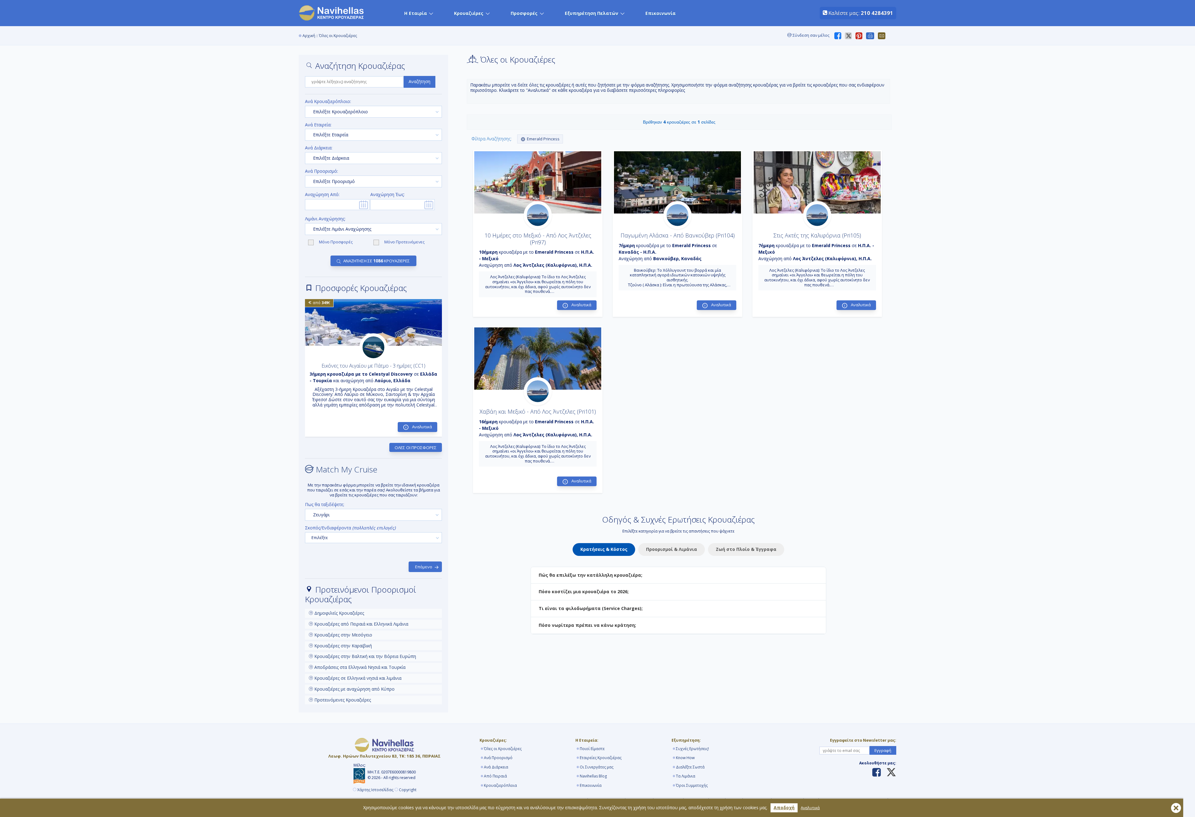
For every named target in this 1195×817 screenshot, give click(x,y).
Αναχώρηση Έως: (387, 194)
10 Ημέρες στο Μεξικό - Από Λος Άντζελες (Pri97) (538, 239)
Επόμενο (423, 567)
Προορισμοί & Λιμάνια (671, 549)
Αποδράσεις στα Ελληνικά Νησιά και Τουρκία (359, 667)
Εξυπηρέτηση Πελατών (591, 13)
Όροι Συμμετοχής (692, 785)
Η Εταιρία (415, 13)
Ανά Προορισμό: (321, 171)
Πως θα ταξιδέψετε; (324, 504)
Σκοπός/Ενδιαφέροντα (350, 528)
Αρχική (308, 35)
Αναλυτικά (810, 807)
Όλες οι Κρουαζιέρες (503, 748)
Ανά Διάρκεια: (318, 148)
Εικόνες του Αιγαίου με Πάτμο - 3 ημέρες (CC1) (373, 365)
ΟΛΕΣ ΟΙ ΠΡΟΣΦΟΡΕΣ (416, 447)
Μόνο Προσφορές (336, 242)
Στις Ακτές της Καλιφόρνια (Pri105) (817, 235)
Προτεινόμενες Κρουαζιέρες (342, 700)
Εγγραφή (882, 750)
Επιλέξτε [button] (320, 537)
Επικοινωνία (660, 13)
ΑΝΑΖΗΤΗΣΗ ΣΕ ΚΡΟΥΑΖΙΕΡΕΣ (376, 261)
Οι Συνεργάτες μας (596, 767)
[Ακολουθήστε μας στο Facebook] (876, 773)
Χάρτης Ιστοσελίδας (375, 790)
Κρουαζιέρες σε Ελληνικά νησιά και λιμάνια (357, 678)
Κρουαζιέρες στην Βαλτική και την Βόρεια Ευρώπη (364, 656)
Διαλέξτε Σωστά (690, 767)
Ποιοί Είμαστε (592, 748)
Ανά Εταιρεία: (318, 125)
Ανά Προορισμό (498, 757)
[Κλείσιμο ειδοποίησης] (1176, 808)
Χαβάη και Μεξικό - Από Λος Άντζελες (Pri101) (538, 411)
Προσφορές (524, 13)
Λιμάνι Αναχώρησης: (325, 219)
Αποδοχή (784, 807)
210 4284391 (877, 12)
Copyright (407, 790)
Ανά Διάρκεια (496, 767)
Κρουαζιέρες (468, 13)
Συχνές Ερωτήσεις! (692, 748)
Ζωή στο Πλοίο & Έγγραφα (746, 549)
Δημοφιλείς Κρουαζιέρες (338, 613)
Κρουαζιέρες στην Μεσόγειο (342, 635)
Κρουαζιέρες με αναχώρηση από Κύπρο (354, 689)
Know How (685, 757)
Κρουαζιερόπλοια (500, 785)
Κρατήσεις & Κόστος (603, 549)
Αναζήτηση (419, 81)
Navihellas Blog (593, 776)
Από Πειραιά (495, 776)
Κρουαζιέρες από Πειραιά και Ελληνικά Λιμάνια (360, 624)
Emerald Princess (543, 139)
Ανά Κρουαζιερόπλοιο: (328, 101)
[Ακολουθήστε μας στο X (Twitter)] (889, 773)
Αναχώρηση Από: (322, 194)
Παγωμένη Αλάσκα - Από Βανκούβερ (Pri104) (678, 235)
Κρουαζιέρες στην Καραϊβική (342, 646)
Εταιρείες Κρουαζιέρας (600, 757)
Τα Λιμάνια (685, 776)
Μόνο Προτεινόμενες (404, 242)
